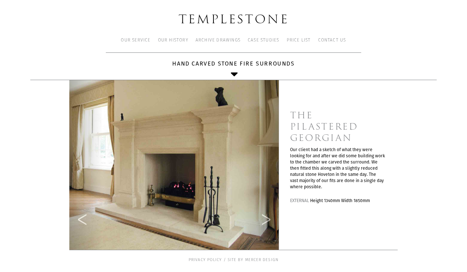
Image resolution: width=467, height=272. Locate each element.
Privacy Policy (205, 260)
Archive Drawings (218, 40)
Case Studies (263, 40)
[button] (86, 164)
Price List (299, 40)
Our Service (135, 40)
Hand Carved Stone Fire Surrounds (233, 63)
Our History (173, 40)
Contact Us (332, 40)
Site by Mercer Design (253, 260)
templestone (233, 18)
